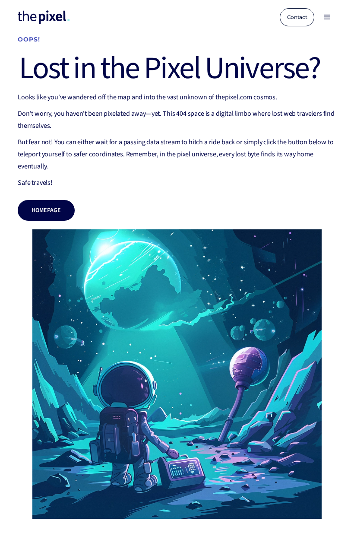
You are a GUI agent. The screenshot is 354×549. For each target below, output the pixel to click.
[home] (44, 17)
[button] (327, 17)
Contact (297, 17)
